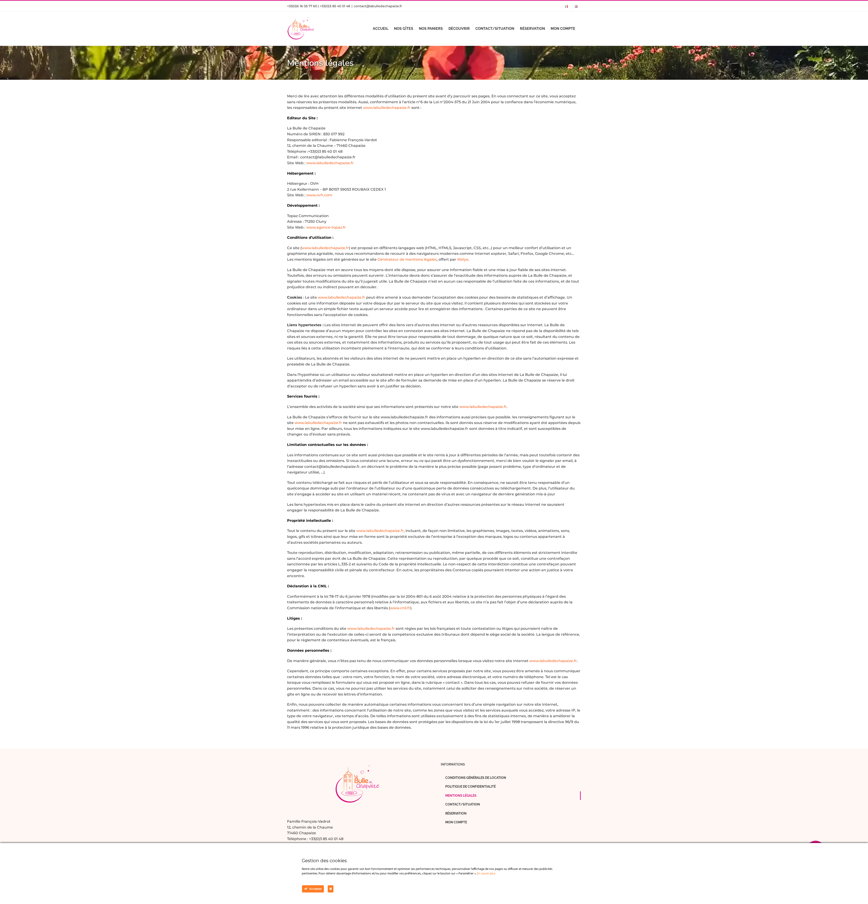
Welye (462, 259)
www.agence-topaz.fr (326, 227)
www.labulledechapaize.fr (386, 107)
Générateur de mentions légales (407, 259)
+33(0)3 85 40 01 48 (326, 839)
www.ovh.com (319, 195)
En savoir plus (486, 873)
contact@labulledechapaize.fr (378, 6)
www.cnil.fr (400, 608)
